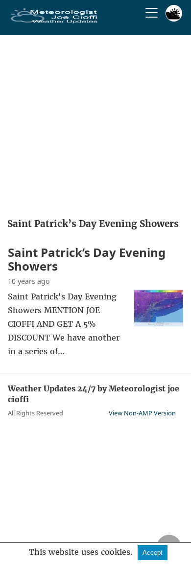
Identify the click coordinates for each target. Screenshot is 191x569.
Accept (153, 552)
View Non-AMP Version (142, 413)
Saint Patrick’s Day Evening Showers (87, 259)
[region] (95, 123)
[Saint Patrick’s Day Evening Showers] (158, 323)
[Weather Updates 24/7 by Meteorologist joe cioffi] (54, 21)
